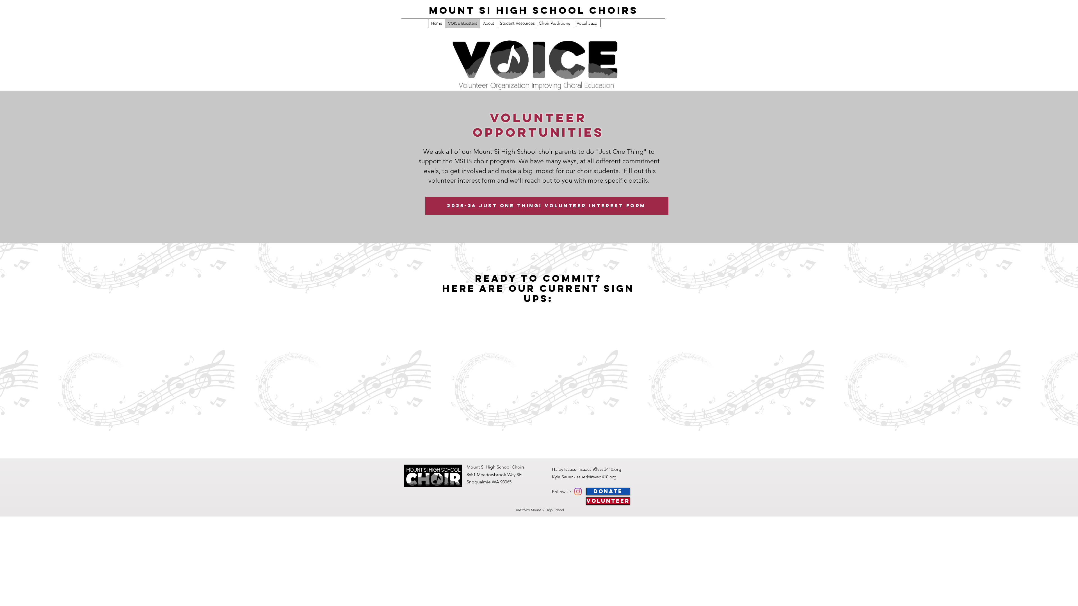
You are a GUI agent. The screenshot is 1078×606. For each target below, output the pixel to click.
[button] (517, 23)
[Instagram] (578, 491)
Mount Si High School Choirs (533, 10)
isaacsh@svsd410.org (600, 469)
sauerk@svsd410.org (596, 476)
